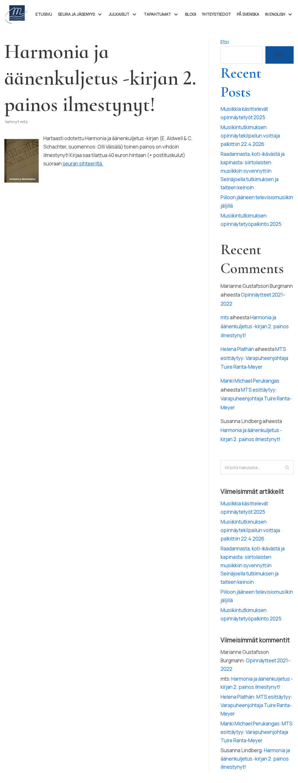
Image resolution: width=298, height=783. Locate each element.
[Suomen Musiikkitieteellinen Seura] (16, 14)
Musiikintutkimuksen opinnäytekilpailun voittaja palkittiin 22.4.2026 (250, 135)
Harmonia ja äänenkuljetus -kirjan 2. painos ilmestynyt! (255, 326)
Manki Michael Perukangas (250, 380)
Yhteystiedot (216, 14)
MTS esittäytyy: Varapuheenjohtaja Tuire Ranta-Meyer (254, 358)
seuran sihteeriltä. (83, 163)
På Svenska (248, 14)
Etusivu (44, 14)
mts (24, 121)
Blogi (190, 14)
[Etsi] (287, 467)
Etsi (225, 42)
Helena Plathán (237, 349)
